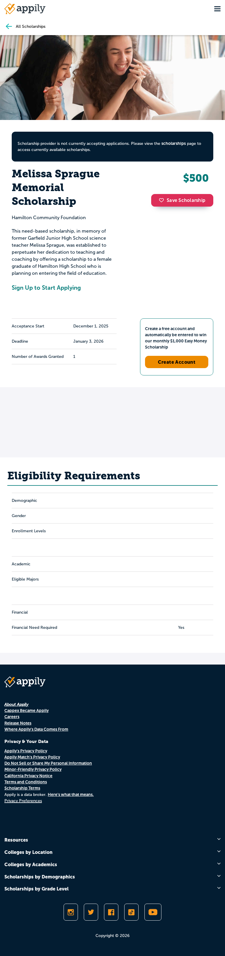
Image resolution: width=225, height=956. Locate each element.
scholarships (173, 143)
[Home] (24, 8)
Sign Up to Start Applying (46, 287)
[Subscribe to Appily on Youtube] (152, 912)
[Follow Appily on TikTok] (131, 912)
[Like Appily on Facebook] (111, 912)
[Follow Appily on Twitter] (91, 912)
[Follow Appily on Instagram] (71, 912)
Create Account (177, 362)
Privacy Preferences (23, 801)
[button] (163, 200)
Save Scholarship (186, 200)
